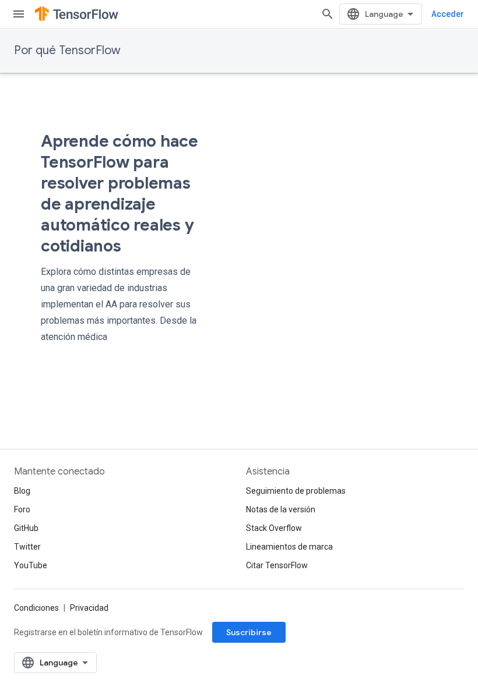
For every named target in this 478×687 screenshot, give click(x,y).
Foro (22, 509)
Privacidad (89, 607)
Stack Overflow (274, 528)
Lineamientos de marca (289, 546)
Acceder (447, 14)
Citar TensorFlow (277, 565)
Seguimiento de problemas (296, 490)
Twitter (27, 546)
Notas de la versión (280, 509)
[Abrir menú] (18, 14)
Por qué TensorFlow (67, 50)
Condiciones (36, 607)
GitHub (26, 528)
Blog (22, 490)
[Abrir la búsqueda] (328, 14)
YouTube (30, 565)
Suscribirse (249, 632)
